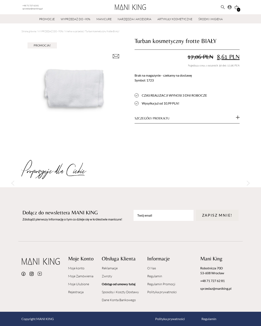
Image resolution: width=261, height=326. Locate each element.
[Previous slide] (12, 183)
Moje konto (76, 268)
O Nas (151, 268)
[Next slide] (248, 183)
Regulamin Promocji (161, 284)
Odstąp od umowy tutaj (118, 284)
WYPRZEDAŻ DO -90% (75, 19)
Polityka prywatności (162, 292)
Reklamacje (110, 268)
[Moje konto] (230, 7)
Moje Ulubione (78, 284)
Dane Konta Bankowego (119, 300)
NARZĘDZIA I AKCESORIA (134, 19)
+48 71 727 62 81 (30, 5)
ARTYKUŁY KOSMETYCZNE (174, 19)
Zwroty (107, 276)
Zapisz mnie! (217, 215)
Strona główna (28, 31)
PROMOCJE (47, 19)
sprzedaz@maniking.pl (32, 8)
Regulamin (154, 276)
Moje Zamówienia (80, 276)
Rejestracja (76, 292)
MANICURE (104, 19)
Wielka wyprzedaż (74, 31)
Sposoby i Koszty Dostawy (120, 292)
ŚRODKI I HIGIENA (210, 19)
